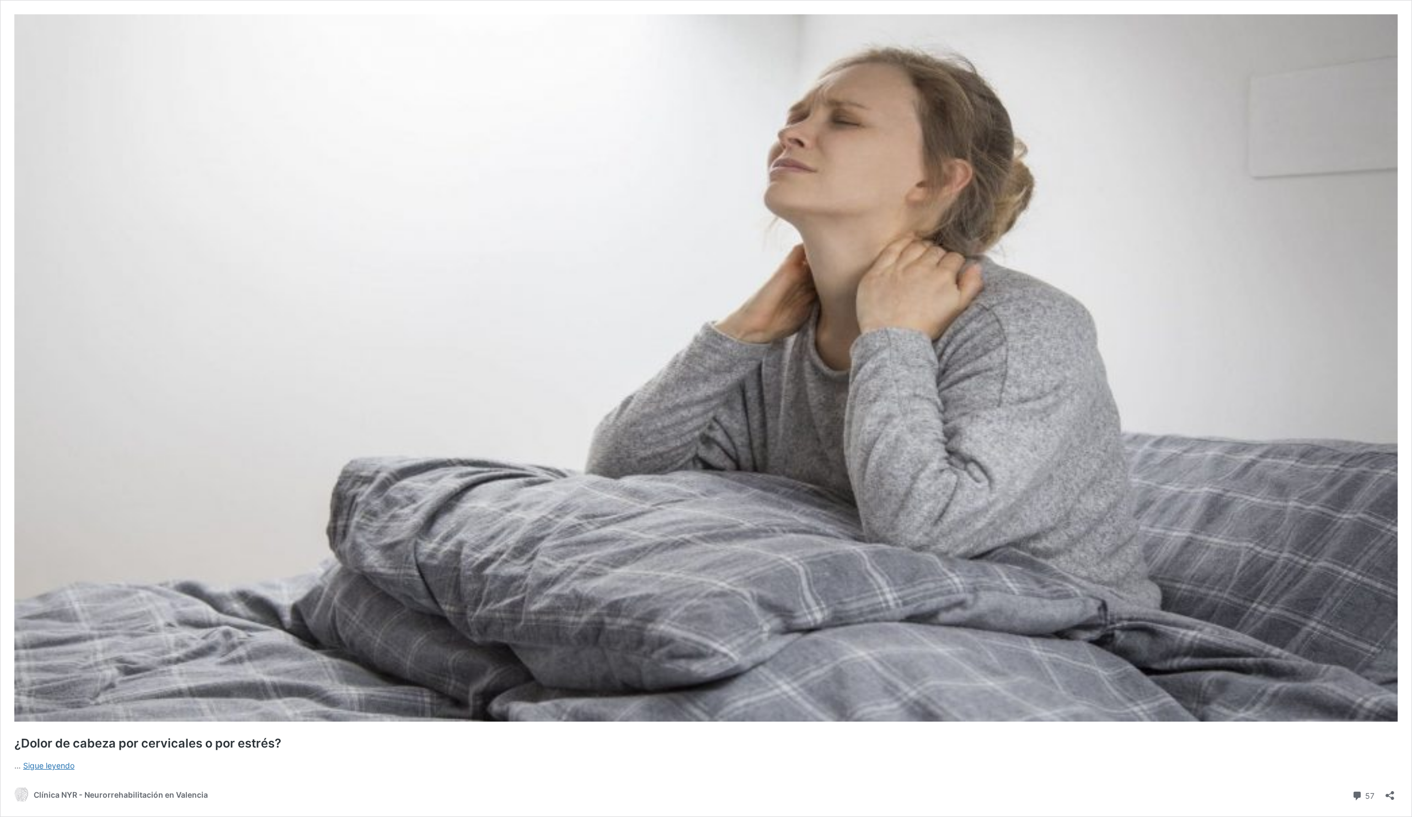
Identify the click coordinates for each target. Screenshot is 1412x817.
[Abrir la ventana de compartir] (1390, 791)
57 (1368, 794)
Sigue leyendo (48, 765)
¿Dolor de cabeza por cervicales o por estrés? (147, 743)
